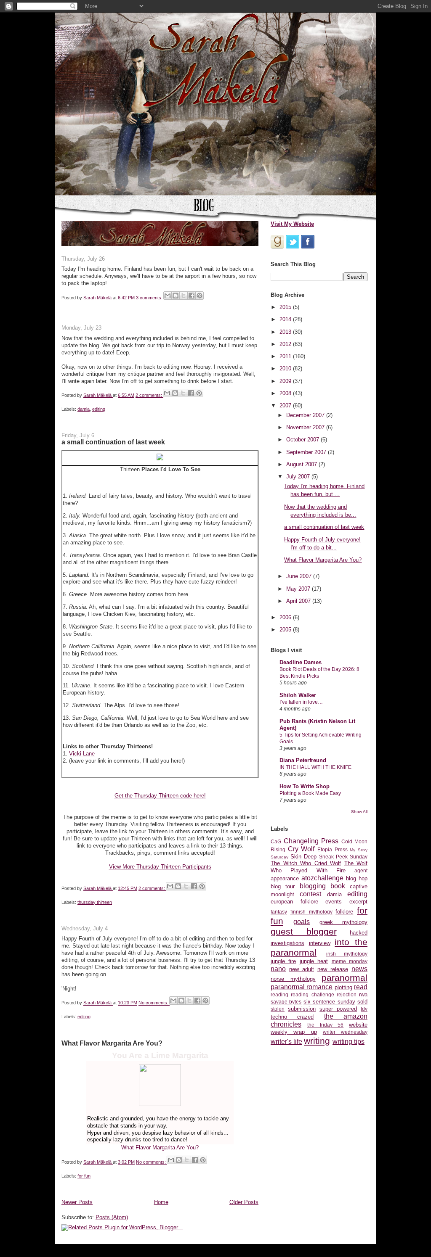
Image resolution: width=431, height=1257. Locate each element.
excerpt (358, 901)
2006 (286, 617)
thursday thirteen (94, 902)
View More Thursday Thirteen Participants (160, 867)
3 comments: (150, 297)
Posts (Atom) (112, 1217)
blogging (313, 886)
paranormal (344, 977)
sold (362, 1001)
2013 (286, 332)
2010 (286, 368)
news (359, 968)
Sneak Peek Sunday (343, 856)
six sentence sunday (329, 1001)
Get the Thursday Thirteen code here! (160, 795)
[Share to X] (183, 295)
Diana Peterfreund (302, 760)
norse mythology (293, 979)
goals (301, 921)
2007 (286, 405)
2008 (286, 393)
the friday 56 (325, 1024)
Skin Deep (303, 856)
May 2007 (299, 589)
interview (319, 943)
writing (317, 1041)
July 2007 (298, 476)
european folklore (294, 901)
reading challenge (312, 994)
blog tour (283, 886)
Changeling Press (311, 841)
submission (302, 1009)
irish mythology (347, 953)
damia (83, 409)
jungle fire (283, 961)
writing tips (348, 1041)
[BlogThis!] (175, 295)
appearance (285, 878)
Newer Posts (77, 1202)
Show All (359, 811)
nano (278, 968)
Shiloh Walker (297, 695)
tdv (364, 1008)
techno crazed (292, 1017)
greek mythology (343, 922)
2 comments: (149, 395)
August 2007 (302, 464)
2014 (286, 319)
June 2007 (299, 576)
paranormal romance (302, 986)
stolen (278, 1008)
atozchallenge (322, 878)
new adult (301, 969)
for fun (83, 1175)
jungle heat (314, 961)
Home (161, 1202)
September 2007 (307, 452)
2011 (286, 356)
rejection (347, 994)
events (333, 901)
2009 (286, 381)
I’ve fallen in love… (301, 702)
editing (98, 409)
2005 (286, 629)
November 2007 (306, 427)
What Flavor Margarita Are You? (111, 1043)
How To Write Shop (304, 786)
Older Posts (243, 1202)
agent (360, 870)
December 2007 (306, 415)
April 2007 (299, 601)
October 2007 (303, 439)
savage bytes (286, 1001)
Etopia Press (332, 849)
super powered (338, 1009)
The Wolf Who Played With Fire (319, 867)
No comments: (154, 1003)
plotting (343, 987)
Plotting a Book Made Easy (310, 793)
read (360, 986)
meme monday (349, 961)
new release (332, 969)
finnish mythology (311, 911)
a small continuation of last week (113, 442)
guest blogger (304, 931)
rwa (363, 994)
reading (279, 994)
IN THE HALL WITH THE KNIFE (315, 767)
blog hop (356, 878)
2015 (286, 307)
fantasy (279, 911)
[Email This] (167, 295)
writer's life (286, 1041)
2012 (286, 344)
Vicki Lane (82, 753)
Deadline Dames (300, 662)
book (337, 886)
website (358, 1025)
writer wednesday (345, 1032)
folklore (344, 911)
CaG (276, 841)
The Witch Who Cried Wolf (306, 863)
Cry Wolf (301, 849)
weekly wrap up (294, 1032)
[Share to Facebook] (191, 295)
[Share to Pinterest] (199, 295)
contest (310, 894)
